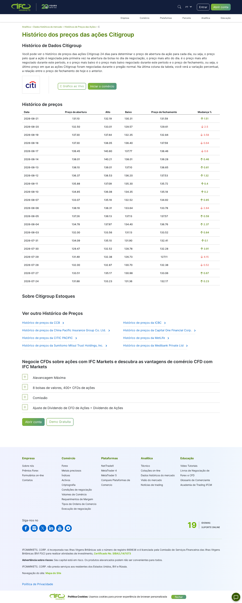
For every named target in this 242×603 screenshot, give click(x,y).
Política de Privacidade (37, 584)
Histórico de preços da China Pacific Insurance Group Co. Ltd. (64, 330)
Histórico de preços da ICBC (142, 322)
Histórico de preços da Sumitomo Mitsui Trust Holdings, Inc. (63, 345)
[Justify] (179, 7)
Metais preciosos (71, 470)
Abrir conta (220, 7)
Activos (66, 480)
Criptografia (68, 484)
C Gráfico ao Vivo (72, 86)
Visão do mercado (151, 480)
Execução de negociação (76, 508)
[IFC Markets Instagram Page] (34, 528)
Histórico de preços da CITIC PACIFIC (48, 338)
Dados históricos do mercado (158, 475)
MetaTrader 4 (109, 470)
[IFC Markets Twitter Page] (42, 528)
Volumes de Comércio (74, 494)
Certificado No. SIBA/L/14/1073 (112, 553)
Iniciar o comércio (102, 86)
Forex (65, 465)
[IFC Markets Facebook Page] (25, 528)
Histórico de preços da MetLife (144, 338)
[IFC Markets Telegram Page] (68, 528)
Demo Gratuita (60, 422)
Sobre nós (28, 465)
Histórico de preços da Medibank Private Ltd (153, 345)
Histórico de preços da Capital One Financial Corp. (157, 330)
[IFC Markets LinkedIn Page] (51, 528)
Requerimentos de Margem (77, 499)
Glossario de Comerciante (195, 480)
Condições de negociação (77, 489)
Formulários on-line (33, 475)
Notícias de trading (152, 484)
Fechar (179, 596)
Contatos (27, 480)
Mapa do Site (53, 573)
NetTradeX (107, 465)
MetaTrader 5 (109, 475)
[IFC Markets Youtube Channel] (59, 528)
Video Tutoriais (188, 465)
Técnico (145, 465)
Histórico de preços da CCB (41, 322)
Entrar (203, 7)
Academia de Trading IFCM (196, 484)
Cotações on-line (150, 470)
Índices (66, 475)
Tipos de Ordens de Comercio (79, 503)
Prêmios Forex (30, 470)
